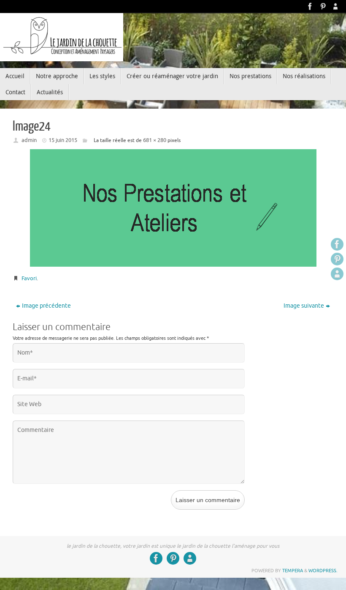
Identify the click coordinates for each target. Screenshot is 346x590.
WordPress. (323, 571)
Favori (29, 278)
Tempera (292, 571)
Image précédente (46, 305)
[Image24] (173, 208)
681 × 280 (154, 140)
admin (29, 140)
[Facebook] (310, 6)
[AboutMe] (335, 6)
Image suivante (304, 305)
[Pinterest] (322, 6)
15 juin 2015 (63, 140)
